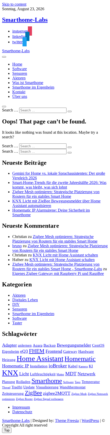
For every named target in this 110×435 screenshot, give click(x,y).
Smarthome (46, 381)
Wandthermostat (72, 387)
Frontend (54, 351)
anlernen (25, 345)
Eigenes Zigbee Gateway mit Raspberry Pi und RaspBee (58, 273)
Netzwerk (86, 373)
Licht (24, 373)
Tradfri (17, 387)
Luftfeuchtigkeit (43, 374)
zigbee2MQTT (56, 393)
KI (91, 366)
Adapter (9, 345)
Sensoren (19, 73)
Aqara (37, 345)
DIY (16, 304)
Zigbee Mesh (79, 393)
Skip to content (14, 4)
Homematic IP (15, 365)
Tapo (78, 382)
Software (19, 69)
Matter (60, 374)
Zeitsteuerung (13, 393)
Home (17, 64)
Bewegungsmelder (74, 345)
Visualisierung (47, 387)
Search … (10, 110)
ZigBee (33, 392)
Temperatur (91, 382)
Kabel (73, 366)
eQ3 (24, 351)
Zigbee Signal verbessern (48, 399)
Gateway (70, 351)
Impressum (21, 407)
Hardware (86, 351)
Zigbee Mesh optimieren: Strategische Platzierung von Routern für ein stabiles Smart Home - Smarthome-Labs (57, 266)
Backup (49, 345)
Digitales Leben (25, 300)
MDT (70, 373)
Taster (17, 323)
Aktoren (19, 78)
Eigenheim (10, 351)
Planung (8, 382)
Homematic (80, 358)
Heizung (9, 360)
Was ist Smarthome (27, 82)
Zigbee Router (24, 399)
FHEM (37, 351)
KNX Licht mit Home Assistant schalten (65, 255)
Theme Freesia (67, 420)
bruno (17, 246)
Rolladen (23, 382)
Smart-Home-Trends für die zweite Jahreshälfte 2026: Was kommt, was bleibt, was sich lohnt (59, 184)
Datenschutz (22, 412)
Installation (39, 366)
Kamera (83, 366)
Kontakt (18, 92)
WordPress (90, 420)
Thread (6, 387)
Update (29, 387)
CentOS (98, 345)
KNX (10, 373)
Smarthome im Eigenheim (33, 87)
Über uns (19, 96)
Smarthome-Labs (25, 19)
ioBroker (58, 365)
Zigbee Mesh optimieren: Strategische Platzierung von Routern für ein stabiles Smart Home (56, 194)
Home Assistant (40, 358)
